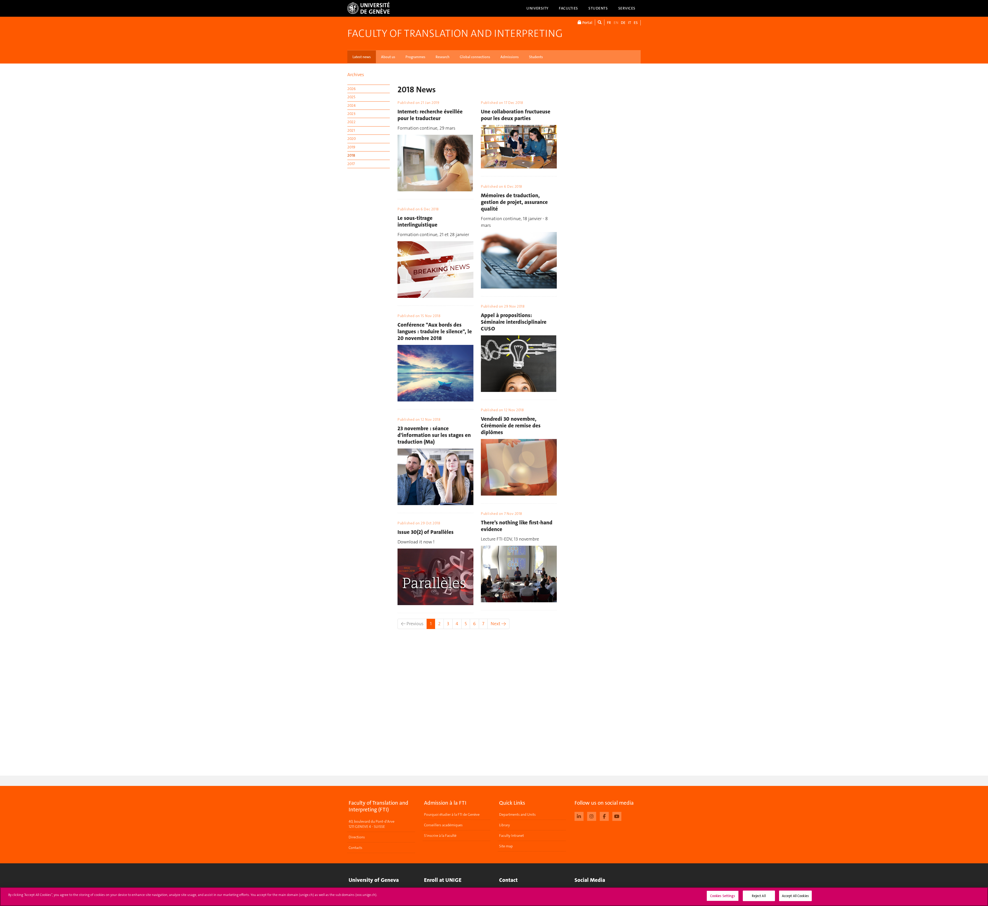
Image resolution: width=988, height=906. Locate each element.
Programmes (415, 57)
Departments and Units (517, 814)
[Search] (599, 22)
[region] (494, 896)
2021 (351, 130)
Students (598, 8)
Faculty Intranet (511, 835)
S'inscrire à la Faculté (440, 835)
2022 (351, 121)
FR (609, 22)
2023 (351, 113)
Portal (586, 22)
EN (616, 22)
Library (504, 825)
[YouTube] (617, 815)
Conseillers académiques (443, 825)
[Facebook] (604, 815)
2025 (351, 97)
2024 (351, 105)
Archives (355, 74)
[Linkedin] (579, 815)
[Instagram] (591, 815)
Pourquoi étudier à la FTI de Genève (452, 814)
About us (388, 57)
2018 (351, 155)
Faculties (568, 8)
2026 (351, 88)
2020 (351, 138)
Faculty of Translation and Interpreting (454, 33)
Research (442, 57)
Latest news (361, 57)
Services (627, 8)
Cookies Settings (722, 896)
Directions (357, 837)
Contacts (355, 847)
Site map (506, 846)
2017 (351, 163)
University (537, 8)
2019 (351, 147)
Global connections (475, 57)
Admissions (509, 57)
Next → (498, 624)
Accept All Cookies (795, 896)
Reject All (758, 896)
